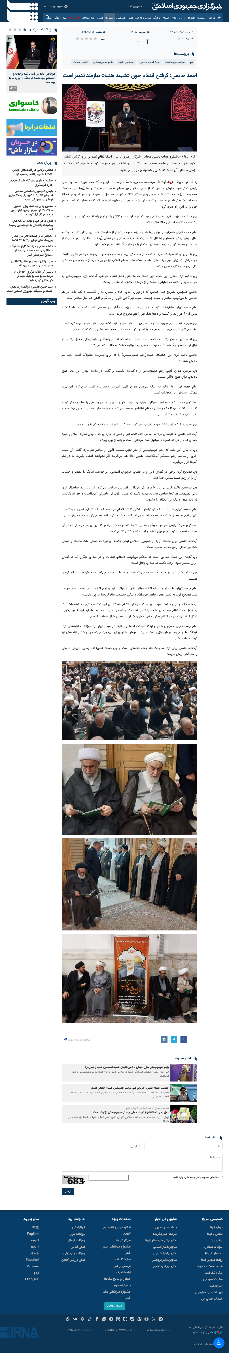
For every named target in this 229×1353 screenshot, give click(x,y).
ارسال (68, 1191)
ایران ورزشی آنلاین (73, 1260)
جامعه (166, 18)
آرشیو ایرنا (216, 1240)
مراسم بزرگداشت (174, 62)
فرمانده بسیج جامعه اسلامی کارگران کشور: (147, 1108)
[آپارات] (139, 1319)
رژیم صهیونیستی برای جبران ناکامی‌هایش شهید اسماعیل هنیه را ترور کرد (127, 1067)
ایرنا (187, 6)
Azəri (35, 1247)
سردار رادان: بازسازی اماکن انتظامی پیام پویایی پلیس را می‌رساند (32, 263)
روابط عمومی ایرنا (212, 1260)
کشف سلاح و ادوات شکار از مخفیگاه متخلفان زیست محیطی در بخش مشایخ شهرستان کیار (31, 250)
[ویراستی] (104, 1319)
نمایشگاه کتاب (122, 1259)
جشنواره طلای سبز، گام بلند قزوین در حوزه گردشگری (31, 182)
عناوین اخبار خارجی (165, 1253)
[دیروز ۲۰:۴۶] (31, 52)
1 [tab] (24, 29)
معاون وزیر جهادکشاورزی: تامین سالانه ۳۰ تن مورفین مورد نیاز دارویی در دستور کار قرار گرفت (31, 210)
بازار (64, 18)
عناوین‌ (211, 18)
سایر (49, 18)
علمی (130, 18)
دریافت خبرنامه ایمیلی (209, 1292)
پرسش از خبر (123, 1266)
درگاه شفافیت (214, 1273)
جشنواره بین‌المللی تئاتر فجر (117, 1295)
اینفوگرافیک (123, 1272)
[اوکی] (82, 1319)
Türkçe (33, 1253)
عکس (100, 18)
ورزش (182, 18)
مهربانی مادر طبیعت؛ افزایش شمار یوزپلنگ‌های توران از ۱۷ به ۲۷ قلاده (32, 238)
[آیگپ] (125, 1319)
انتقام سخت (80, 62)
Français (32, 1279)
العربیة (35, 1240)
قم (179, 39)
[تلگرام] (161, 1319)
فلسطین (120, 18)
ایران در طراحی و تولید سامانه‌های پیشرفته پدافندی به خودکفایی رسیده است (31, 225)
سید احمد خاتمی (150, 62)
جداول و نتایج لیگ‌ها (117, 1279)
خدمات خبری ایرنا (212, 1299)
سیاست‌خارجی (143, 18)
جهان (174, 18)
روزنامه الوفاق (76, 1240)
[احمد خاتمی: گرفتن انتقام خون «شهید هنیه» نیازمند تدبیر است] (129, 118)
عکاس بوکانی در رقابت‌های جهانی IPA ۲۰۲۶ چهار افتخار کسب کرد (32, 172)
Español (32, 1260)
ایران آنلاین (78, 1247)
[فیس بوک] (97, 1319)
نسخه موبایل (114, 1306)
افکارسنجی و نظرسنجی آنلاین (116, 1231)
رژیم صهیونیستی (103, 62)
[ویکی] (75, 1319)
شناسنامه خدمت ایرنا (210, 1266)
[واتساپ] (68, 1319)
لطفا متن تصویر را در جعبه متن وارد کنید (198, 1177)
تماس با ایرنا (215, 1234)
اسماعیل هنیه (126, 62)
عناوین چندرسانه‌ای (165, 1266)
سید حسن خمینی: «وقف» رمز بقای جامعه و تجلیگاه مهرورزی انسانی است (30, 289)
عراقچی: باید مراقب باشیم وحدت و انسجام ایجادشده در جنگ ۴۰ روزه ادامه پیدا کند (32, 78)
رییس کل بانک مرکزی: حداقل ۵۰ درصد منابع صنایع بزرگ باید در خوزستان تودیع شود (33, 276)
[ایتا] (118, 1319)
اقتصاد (191, 18)
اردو (36, 1273)
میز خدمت (216, 1286)
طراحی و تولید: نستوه (203, 1332)
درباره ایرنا (216, 1227)
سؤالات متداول (213, 1247)
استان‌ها (109, 18)
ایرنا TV (73, 18)
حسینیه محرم (122, 1285)
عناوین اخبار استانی (165, 1247)
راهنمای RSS (214, 1253)
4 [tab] (10, 29)
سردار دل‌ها (123, 1240)
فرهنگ (157, 18)
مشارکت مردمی (213, 1279)
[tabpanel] (31, 64)
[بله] (132, 1319)
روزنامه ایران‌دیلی (74, 1253)
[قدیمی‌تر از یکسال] (183, 1073)
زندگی (56, 18)
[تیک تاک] (90, 1319)
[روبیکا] (147, 1319)
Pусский (33, 1266)
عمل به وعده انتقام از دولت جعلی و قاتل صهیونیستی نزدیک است (131, 1112)
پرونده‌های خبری (166, 1227)
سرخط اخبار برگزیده (165, 1234)
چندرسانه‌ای (88, 18)
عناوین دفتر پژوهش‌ (164, 1260)
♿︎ (219, 1342)
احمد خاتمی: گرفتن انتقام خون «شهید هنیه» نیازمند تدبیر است (130, 75)
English (33, 1234)
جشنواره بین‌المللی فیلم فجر (117, 1250)
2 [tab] (20, 29)
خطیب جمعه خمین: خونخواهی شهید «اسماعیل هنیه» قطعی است (130, 1088)
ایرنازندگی (78, 1227)
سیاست (201, 18)
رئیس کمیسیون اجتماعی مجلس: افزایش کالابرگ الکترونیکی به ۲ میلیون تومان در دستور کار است (30, 195)
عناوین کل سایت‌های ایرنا (161, 1240)
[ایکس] (154, 1319)
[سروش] (111, 1319)
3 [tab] (15, 29)
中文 (35, 1227)
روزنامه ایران (77, 1234)
